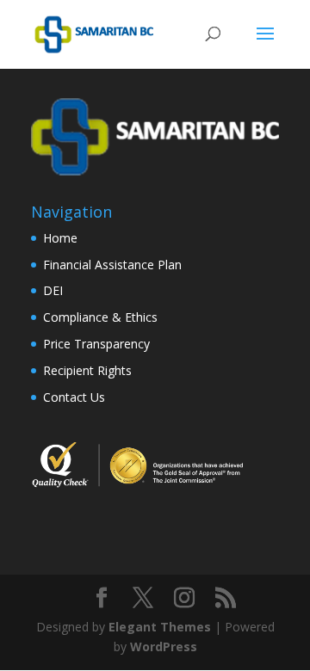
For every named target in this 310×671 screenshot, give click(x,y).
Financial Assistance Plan (112, 264)
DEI (53, 290)
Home (60, 238)
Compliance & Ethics (100, 317)
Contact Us (74, 397)
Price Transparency (96, 344)
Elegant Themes (159, 627)
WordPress (163, 646)
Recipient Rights (87, 370)
